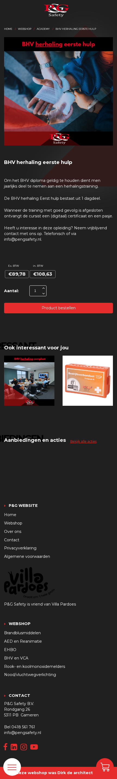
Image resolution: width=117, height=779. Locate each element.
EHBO (10, 649)
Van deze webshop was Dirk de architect (50, 772)
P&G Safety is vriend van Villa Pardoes (40, 604)
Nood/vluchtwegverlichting (30, 674)
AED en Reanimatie (23, 641)
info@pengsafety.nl (22, 732)
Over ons (12, 531)
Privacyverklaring (20, 548)
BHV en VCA (16, 658)
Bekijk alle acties (83, 441)
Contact (11, 539)
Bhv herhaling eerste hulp (76, 28)
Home (8, 28)
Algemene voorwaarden (27, 556)
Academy (43, 28)
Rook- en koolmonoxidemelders (34, 666)
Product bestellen (59, 307)
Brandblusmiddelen (22, 632)
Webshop (24, 28)
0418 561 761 (23, 727)
